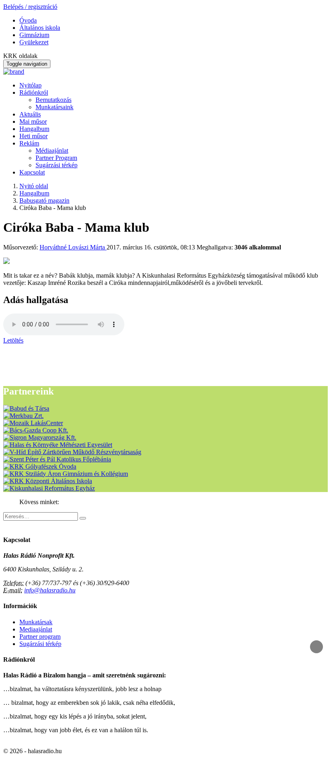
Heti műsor (33, 136)
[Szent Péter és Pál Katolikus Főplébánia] (57, 459)
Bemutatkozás (53, 99)
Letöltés (13, 340)
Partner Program (56, 157)
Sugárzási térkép (57, 165)
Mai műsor (33, 121)
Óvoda (28, 20)
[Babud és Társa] (26, 408)
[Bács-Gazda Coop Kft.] (35, 430)
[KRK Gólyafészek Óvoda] (39, 466)
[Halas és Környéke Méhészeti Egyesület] (57, 444)
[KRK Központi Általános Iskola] (47, 481)
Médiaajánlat (52, 150)
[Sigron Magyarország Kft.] (39, 437)
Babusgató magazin (44, 200)
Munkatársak (35, 622)
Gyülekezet (33, 42)
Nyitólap (30, 85)
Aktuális (30, 114)
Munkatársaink (54, 107)
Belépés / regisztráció (30, 6)
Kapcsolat (32, 172)
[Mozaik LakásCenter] (33, 422)
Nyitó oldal (33, 186)
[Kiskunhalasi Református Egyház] (49, 488)
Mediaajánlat (35, 629)
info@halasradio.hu (49, 590)
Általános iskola (39, 27)
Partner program (40, 636)
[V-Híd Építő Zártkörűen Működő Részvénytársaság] (72, 452)
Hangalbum (34, 128)
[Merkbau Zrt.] (23, 415)
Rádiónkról (33, 92)
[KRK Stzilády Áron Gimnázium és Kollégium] (65, 473)
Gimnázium (34, 34)
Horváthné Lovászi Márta (73, 247)
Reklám (29, 143)
